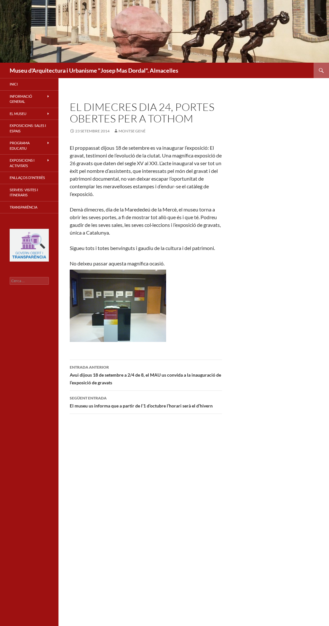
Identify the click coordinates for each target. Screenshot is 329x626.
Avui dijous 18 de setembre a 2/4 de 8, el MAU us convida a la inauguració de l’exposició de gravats (145, 375)
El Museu (18, 114)
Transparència (23, 207)
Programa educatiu (20, 145)
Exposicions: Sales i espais (28, 128)
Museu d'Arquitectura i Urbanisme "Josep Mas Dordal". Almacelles (94, 70)
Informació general (21, 99)
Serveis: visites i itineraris (24, 192)
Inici (14, 84)
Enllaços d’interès (27, 177)
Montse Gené (132, 131)
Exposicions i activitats (22, 163)
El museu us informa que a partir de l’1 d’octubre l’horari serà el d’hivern (141, 402)
